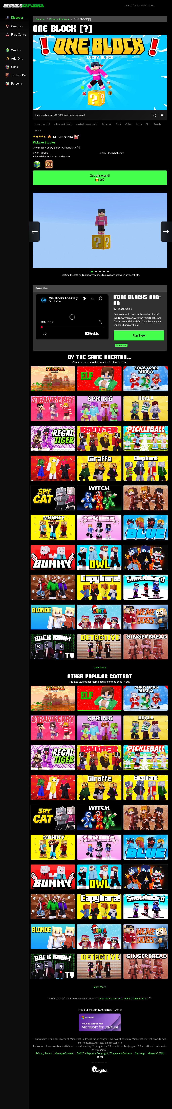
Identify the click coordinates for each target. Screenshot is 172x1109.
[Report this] (161, 115)
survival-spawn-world (86, 124)
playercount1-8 (42, 124)
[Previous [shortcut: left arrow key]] (31, 231)
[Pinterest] (101, 1056)
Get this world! (100, 177)
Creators (40, 19)
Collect (128, 124)
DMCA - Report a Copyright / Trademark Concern (104, 1053)
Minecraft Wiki (155, 1053)
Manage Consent (64, 1053)
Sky (148, 124)
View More (100, 667)
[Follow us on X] (98, 1056)
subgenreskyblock (63, 124)
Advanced (107, 124)
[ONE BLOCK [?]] (100, 72)
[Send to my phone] (154, 115)
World (38, 130)
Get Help (140, 1053)
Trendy (157, 124)
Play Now (139, 335)
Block (118, 124)
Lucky (139, 124)
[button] (92, 271)
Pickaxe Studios (58, 19)
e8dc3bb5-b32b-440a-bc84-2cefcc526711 (123, 998)
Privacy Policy (44, 1053)
